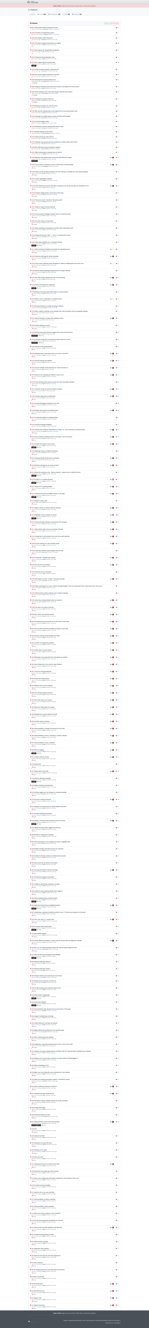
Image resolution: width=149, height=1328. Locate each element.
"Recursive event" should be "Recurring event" (49, 200)
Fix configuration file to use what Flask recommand (49, 1269)
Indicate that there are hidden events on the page (50, 493)
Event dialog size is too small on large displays (48, 664)
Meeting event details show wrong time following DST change (53, 157)
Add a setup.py (38, 1262)
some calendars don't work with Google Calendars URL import (53, 92)
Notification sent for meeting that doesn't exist (49, 126)
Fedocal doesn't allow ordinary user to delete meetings (51, 593)
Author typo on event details (43, 650)
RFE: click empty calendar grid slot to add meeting (50, 277)
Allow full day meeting (41, 1241)
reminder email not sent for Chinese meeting (48, 389)
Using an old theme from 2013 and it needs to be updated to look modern (57, 86)
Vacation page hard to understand (45, 396)
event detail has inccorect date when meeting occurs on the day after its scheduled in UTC (62, 186)
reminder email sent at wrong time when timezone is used (52, 339)
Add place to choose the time (43, 1143)
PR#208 (35, 83)
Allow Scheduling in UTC (41, 1065)
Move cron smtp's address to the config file (47, 1213)
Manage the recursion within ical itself (45, 714)
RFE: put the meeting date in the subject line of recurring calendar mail (56, 111)
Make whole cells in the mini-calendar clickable (49, 529)
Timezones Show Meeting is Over (45, 57)
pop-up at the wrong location (44, 346)
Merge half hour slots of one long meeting (46, 1122)
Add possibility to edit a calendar (44, 1206)
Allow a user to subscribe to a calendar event (48, 299)
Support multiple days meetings (43, 1016)
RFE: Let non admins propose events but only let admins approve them (55, 947)
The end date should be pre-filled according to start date (51, 628)
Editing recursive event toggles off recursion (47, 827)
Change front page (39, 1107)
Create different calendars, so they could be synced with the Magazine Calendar (58, 940)
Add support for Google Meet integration (47, 50)
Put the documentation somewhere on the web (48, 1220)
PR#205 (35, 95)
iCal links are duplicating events (44, 33)
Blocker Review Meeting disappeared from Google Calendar (52, 270)
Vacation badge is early (42, 121)
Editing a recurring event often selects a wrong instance (51, 292)
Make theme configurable (42, 995)
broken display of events (42, 325)
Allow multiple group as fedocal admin (45, 898)
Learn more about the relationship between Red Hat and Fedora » (102, 1320)
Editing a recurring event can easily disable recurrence (50, 806)
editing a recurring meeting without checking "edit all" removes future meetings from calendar (62, 1051)
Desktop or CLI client (40, 1150)
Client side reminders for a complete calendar (48, 242)
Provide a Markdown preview (43, 813)
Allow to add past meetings (42, 778)
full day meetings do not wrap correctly (47, 465)
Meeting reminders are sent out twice (46, 106)
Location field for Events (41, 757)
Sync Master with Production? (44, 38)
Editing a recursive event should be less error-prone (49, 820)
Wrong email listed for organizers (45, 285)
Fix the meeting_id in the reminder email (47, 543)
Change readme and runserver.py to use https (48, 976)
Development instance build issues (45, 79)
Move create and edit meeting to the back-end (48, 1227)
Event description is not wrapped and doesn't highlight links (52, 842)
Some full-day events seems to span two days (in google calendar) (54, 382)
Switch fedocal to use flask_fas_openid (45, 1023)
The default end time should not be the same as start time (51, 621)
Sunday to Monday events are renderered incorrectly (50, 856)
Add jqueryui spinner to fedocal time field (46, 1164)
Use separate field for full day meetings (46, 870)
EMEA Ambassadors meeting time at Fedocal (48, 152)
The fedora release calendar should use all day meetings (51, 1100)
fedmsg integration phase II (42, 961)
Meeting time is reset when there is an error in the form (51, 353)
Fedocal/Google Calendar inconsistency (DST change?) (51, 522)
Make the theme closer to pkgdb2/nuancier (47, 905)
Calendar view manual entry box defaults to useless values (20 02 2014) (56, 142)
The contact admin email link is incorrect (47, 74)
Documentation (38, 1284)
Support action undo (41, 501)
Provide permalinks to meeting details (46, 417)
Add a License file (39, 1276)
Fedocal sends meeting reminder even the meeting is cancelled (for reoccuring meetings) (61, 172)
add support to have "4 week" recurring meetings (50, 579)
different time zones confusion (43, 685)
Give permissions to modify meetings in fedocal (49, 306)
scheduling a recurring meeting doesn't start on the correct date (53, 1044)
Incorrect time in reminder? (43, 572)
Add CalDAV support (40, 933)
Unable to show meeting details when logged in (48, 891)
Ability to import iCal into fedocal (45, 207)
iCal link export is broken (41, 721)
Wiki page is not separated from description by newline (50, 657)
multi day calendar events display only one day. (49, 550)
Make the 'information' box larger (44, 707)
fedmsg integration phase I (42, 969)
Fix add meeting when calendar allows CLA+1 (47, 988)
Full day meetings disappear (43, 424)
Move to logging (39, 750)
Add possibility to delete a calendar (44, 1199)
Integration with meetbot (41, 1248)
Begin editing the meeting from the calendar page (49, 1030)
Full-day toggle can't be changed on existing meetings (50, 792)
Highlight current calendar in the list (46, 515)
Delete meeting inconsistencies (43, 785)
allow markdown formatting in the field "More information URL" (54, 228)
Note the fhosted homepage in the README (47, 954)
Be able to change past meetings (44, 835)
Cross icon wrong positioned (42, 671)
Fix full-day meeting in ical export (44, 877)
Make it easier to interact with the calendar (48, 508)
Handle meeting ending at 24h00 (44, 1234)
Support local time (39, 1305)
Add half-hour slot (39, 1291)
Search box (37, 764)
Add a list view (38, 1157)
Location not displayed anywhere (44, 643)
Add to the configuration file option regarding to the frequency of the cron (56, 1178)
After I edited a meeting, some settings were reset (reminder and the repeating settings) (61, 311)
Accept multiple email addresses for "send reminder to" (51, 367)
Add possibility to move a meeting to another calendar (50, 735)
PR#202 (35, 102)
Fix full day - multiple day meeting (45, 557)
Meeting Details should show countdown (47, 458)
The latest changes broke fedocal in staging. (48, 43)
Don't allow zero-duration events (44, 614)
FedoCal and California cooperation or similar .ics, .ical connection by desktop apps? (60, 429)
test (35, 1129)
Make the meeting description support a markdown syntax (52, 1079)
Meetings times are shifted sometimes (46, 451)
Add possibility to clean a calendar (44, 743)
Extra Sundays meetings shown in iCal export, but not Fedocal (53, 437)
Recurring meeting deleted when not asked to (48, 600)
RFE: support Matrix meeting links (45, 62)
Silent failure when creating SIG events (46, 27)
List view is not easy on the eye (44, 607)
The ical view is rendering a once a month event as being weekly (54, 164)
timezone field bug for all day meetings (46, 256)
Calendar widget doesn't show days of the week (49, 193)
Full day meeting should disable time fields (47, 636)
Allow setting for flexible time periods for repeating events (52, 249)
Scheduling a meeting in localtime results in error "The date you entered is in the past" (60, 912)
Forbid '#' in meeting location (44, 479)
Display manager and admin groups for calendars (49, 849)
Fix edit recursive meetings (42, 1185)
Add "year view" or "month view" (44, 919)
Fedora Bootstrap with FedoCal (44, 137)
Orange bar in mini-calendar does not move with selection (52, 536)
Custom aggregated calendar (43, 179)
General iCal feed (39, 1136)
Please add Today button (41, 678)
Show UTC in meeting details (43, 486)
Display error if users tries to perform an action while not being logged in (56, 1058)
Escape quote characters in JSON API (45, 981)
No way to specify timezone (42, 799)
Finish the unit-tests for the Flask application (47, 1255)
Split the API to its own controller (44, 1192)
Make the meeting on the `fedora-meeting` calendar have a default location (58, 472)
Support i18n (37, 1298)
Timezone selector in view (42, 1115)
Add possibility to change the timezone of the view (49, 728)
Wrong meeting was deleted (43, 360)
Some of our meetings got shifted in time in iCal (49, 375)
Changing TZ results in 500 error (44, 99)
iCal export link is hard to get (43, 926)
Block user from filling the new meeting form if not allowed (52, 1072)
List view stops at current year (44, 221)
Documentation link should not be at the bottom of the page (52, 1009)
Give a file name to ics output (43, 700)
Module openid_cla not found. (44, 131)
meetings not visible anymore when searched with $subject (52, 116)
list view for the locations (42, 565)
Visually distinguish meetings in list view (47, 403)
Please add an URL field (41, 771)
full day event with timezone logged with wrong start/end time (54, 332)
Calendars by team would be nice (44, 1093)
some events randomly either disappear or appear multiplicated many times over (59, 263)
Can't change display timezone (43, 693)
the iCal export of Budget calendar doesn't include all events (53, 214)
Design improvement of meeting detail (46, 410)
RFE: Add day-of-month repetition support (47, 147)
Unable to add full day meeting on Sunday (46, 884)
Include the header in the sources (45, 444)
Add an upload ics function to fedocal (45, 1086)
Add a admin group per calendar (44, 1037)
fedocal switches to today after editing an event (49, 318)
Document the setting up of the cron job (46, 1171)
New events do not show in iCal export (45, 863)
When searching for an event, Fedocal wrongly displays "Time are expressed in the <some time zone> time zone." (69, 586)
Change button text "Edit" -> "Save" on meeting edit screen (52, 235)
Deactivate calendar (40, 1002)
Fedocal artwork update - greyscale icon (47, 69)
